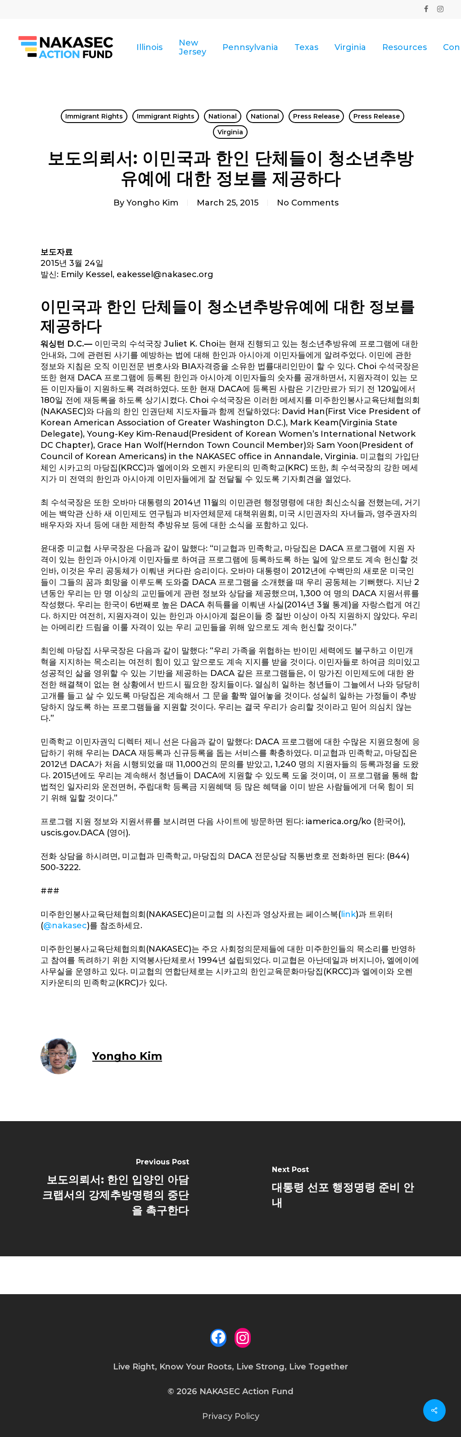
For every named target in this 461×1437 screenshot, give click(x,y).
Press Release (316, 116)
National (222, 116)
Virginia (230, 132)
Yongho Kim (152, 203)
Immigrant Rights (94, 116)
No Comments (308, 203)
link (348, 914)
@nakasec (65, 926)
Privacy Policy (230, 1416)
